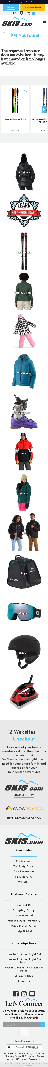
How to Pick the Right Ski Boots (24, 961)
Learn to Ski (24, 212)
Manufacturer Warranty (24, 920)
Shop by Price (24, 332)
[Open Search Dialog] (15, 13)
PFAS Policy (21, 1058)
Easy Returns (24, 876)
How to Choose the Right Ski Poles (24, 969)
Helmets (24, 653)
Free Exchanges (24, 871)
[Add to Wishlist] (26, 89)
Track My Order (24, 866)
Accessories (24, 693)
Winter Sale (24, 372)
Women (24, 493)
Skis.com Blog (24, 975)
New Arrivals (24, 252)
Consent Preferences (24, 1040)
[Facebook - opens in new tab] (16, 993)
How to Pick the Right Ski (24, 954)
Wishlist (24, 882)
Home (4, 32)
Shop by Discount (24, 292)
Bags (24, 573)
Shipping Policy (24, 910)
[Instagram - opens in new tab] (24, 993)
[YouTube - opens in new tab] (32, 993)
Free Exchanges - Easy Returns (24, 2)
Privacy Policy (10, 1053)
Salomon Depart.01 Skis (15, 119)
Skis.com (11, 7)
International (24, 915)
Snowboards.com (33, 7)
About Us (24, 981)
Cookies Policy (25, 1053)
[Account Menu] (21, 13)
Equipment (24, 412)
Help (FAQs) (24, 931)
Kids (24, 533)
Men (24, 452)
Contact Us (24, 904)
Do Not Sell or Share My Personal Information (24, 1054)
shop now (15, 129)
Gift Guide (24, 172)
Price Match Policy (24, 925)
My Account (24, 861)
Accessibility (34, 1058)
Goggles (24, 613)
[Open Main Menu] (40, 21)
